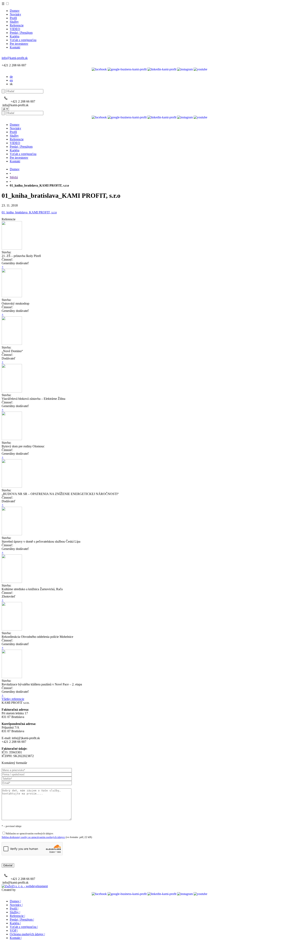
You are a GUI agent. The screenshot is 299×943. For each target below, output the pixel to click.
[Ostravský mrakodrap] (12, 296)
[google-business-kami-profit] (127, 69)
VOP (14, 930)
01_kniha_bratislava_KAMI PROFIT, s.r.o (29, 212)
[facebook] (99, 69)
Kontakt (15, 47)
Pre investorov (19, 43)
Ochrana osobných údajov (27, 934)
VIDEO (15, 29)
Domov (15, 10)
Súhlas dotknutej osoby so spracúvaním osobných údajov (33, 837)
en (11, 80)
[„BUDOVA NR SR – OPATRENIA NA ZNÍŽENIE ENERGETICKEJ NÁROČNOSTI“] (12, 486)
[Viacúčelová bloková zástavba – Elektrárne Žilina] (12, 391)
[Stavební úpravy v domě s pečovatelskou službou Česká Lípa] (12, 534)
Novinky (15, 14)
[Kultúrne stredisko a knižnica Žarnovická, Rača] (12, 582)
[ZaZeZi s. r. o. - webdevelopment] (25, 886)
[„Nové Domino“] (12, 343)
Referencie (17, 25)
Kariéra (14, 36)
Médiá (14, 177)
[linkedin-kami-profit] (162, 69)
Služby (14, 21)
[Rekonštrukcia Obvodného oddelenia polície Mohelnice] (12, 629)
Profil (13, 18)
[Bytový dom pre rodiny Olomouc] (12, 439)
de (11, 76)
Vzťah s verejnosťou (23, 40)
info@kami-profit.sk (15, 58)
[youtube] (200, 69)
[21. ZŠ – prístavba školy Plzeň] (12, 248)
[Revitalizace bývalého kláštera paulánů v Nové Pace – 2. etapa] (12, 677)
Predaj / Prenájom (21, 32)
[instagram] (185, 69)
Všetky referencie (13, 699)
